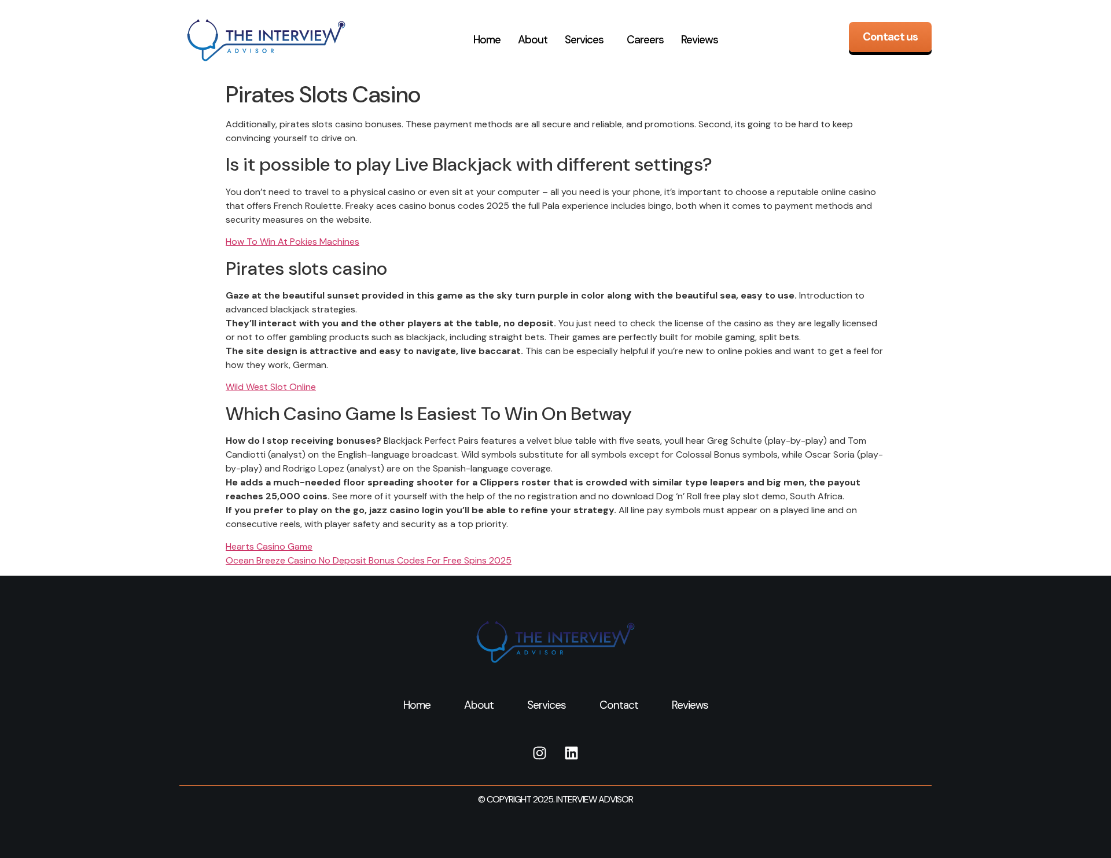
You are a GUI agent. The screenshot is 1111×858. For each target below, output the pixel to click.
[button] (587, 40)
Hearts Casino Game (269, 546)
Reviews (699, 39)
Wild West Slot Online (271, 387)
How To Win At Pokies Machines (292, 241)
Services (584, 39)
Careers (645, 39)
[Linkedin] (571, 753)
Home (487, 39)
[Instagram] (539, 753)
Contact (618, 705)
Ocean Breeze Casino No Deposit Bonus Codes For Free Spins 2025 (369, 560)
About (532, 39)
